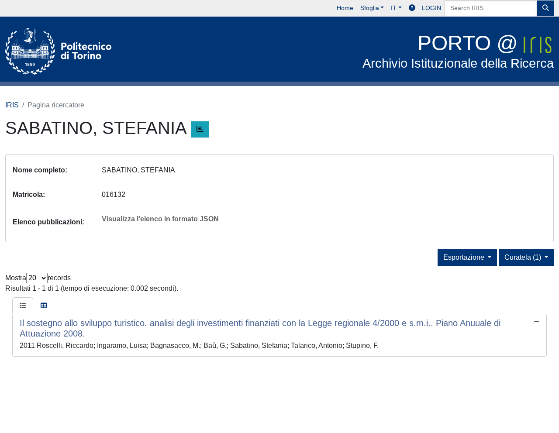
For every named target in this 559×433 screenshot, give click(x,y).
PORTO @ (458, 50)
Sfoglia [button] (369, 7)
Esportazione (464, 257)
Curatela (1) (523, 257)
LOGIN (431, 7)
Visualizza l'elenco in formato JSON (160, 219)
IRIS (12, 105)
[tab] (22, 306)
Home (345, 7)
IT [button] (394, 7)
